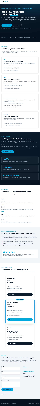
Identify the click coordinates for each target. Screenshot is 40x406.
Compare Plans (12, 343)
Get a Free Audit (6, 25)
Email (2, 371)
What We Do (17, 25)
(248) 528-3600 (26, 367)
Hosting (33, 403)
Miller (4, 1)
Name (2, 366)
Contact (37, 403)
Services (29, 403)
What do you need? (5, 380)
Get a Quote (11, 294)
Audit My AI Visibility (7, 151)
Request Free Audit (7, 389)
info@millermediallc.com (28, 371)
